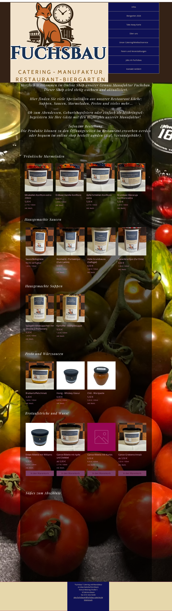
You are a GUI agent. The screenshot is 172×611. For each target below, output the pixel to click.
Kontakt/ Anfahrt (133, 69)
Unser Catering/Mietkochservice (133, 42)
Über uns (134, 33)
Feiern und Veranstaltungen (133, 51)
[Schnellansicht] (39, 177)
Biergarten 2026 (134, 16)
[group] (85, 186)
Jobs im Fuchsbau (134, 60)
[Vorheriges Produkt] (20, 177)
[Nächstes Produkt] (149, 177)
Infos (134, 7)
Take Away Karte (133, 24)
